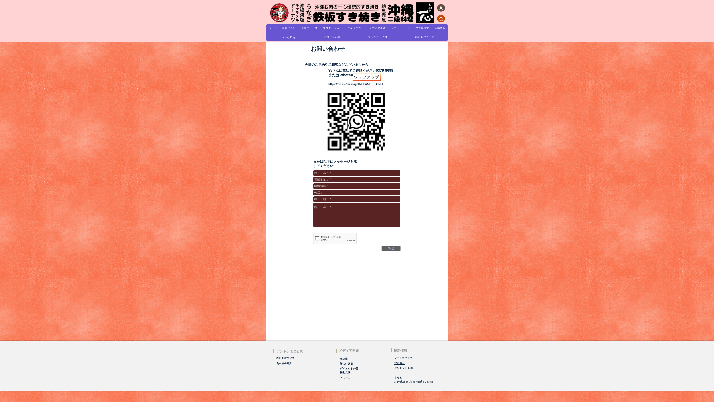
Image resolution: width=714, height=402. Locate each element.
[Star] (441, 18)
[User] (441, 8)
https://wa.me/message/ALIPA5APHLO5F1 (355, 84)
